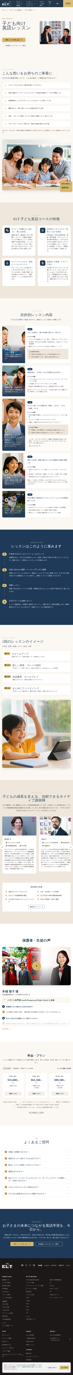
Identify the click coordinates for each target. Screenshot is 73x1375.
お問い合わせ (30, 1341)
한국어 (68, 1265)
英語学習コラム (7, 1345)
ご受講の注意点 (30, 1338)
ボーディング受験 (31, 1289)
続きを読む (5, 1029)
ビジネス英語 (6, 1282)
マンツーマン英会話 (18, 3)
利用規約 (28, 1360)
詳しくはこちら (33, 446)
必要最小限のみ (52, 1367)
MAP (27, 1310)
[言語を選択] (58, 3)
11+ (27, 1313)
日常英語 (5, 1289)
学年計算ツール (30, 1319)
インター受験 (30, 1282)
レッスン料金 (30, 1295)
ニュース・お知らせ (8, 1348)
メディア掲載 (6, 1351)
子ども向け (5, 1292)
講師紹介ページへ (35, 907)
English (46, 1265)
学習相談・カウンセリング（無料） (16, 45)
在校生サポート (54, 1295)
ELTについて (10, 3)
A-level (52, 1285)
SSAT (27, 1307)
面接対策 (28, 1292)
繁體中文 (61, 1265)
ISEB (27, 1304)
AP (50, 1292)
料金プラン (49, 3)
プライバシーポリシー (32, 1356)
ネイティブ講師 (6, 1338)
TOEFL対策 (5, 1307)
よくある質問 (30, 1335)
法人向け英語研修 (55, 1335)
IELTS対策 (5, 1304)
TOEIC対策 (5, 1310)
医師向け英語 (6, 1285)
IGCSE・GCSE (54, 1289)
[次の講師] (71, 847)
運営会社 (28, 1353)
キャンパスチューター (56, 1298)
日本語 (40, 1265)
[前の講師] (2, 847)
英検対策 (5, 1316)
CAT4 (27, 1298)
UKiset (28, 1301)
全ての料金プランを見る (36, 1112)
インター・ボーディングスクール (29, 3)
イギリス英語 (6, 1295)
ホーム (4, 10)
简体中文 (54, 1265)
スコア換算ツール (7, 1326)
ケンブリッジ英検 (7, 1313)
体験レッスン (13, 1093)
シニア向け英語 (7, 1298)
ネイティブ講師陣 (42, 3)
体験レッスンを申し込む (12, 40)
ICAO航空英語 (6, 1319)
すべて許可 (64, 1367)
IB (50, 1282)
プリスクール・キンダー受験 (34, 1285)
